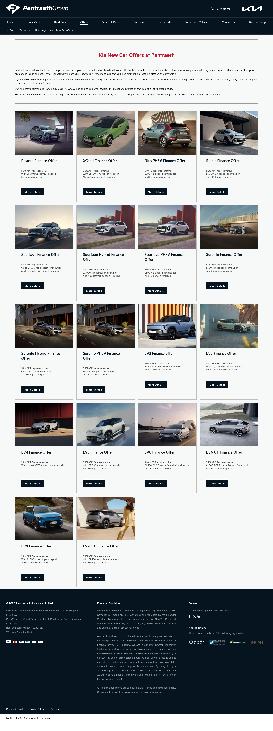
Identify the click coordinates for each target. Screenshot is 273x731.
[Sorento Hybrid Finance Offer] (44, 326)
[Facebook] (189, 616)
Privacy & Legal (14, 709)
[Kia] (252, 8)
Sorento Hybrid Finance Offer (40, 355)
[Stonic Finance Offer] (229, 133)
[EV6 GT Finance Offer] (229, 424)
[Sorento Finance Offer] (229, 227)
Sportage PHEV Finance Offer (164, 257)
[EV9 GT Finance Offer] (106, 518)
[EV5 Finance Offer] (106, 424)
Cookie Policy (37, 709)
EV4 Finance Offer (36, 452)
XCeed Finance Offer (100, 160)
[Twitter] (194, 616)
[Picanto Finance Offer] (44, 133)
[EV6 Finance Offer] (167, 424)
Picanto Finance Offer (39, 160)
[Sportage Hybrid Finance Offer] (106, 227)
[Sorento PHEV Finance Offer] (106, 326)
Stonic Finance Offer (223, 160)
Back (12, 30)
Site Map (55, 709)
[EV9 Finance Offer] (44, 518)
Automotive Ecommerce (37, 717)
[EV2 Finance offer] (167, 326)
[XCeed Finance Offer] (106, 133)
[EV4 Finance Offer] (44, 424)
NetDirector (13, 717)
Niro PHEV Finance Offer (165, 160)
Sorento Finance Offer (224, 254)
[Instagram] (199, 616)
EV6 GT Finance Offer (224, 452)
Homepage (41, 30)
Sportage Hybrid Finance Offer (103, 257)
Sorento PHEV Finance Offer (101, 355)
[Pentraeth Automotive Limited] (37, 8)
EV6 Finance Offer (160, 452)
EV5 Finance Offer (98, 452)
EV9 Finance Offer (36, 546)
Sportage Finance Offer (40, 254)
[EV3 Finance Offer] (229, 326)
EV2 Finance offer (159, 353)
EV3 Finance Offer (221, 353)
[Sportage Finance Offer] (44, 227)
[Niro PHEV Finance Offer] (167, 133)
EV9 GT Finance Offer (101, 546)
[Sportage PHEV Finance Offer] (167, 227)
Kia (51, 30)
